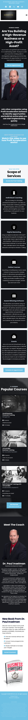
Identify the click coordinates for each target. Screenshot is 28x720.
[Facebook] (6, 7)
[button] (26, 15)
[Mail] (22, 7)
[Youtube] (18, 7)
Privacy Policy (14, 696)
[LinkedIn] (10, 7)
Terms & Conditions (14, 698)
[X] (14, 7)
